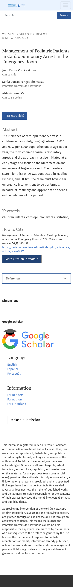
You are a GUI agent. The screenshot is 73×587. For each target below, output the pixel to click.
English (12, 364)
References (13, 278)
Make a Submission (25, 420)
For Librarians (16, 404)
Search (64, 15)
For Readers (15, 395)
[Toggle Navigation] (65, 5)
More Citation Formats (20, 259)
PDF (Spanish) (14, 115)
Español (12, 369)
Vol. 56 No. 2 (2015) (14, 34)
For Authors (14, 399)
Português (14, 373)
